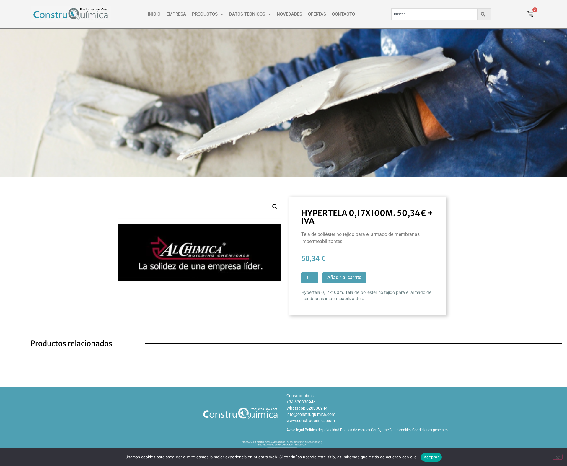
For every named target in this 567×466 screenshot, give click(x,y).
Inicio (154, 14)
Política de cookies (355, 430)
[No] (558, 457)
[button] (275, 206)
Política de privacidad (322, 430)
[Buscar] (484, 14)
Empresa (176, 14)
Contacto (343, 14)
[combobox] (434, 14)
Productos (205, 14)
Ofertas (317, 14)
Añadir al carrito (344, 277)
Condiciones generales (430, 430)
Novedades (289, 14)
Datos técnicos (247, 14)
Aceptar (431, 456)
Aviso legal (295, 430)
